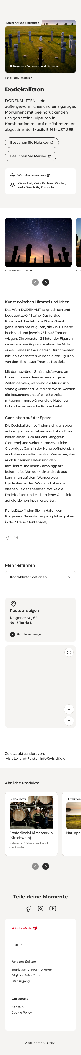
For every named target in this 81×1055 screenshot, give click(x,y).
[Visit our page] (28, 908)
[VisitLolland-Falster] (24, 928)
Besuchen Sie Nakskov (29, 142)
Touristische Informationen (32, 969)
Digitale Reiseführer (27, 975)
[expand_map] (69, 652)
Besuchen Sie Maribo (28, 156)
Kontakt (18, 1007)
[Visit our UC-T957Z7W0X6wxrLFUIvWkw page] (52, 908)
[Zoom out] (69, 721)
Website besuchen (31, 175)
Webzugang (21, 981)
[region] (40, 686)
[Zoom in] (69, 709)
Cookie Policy (22, 1012)
